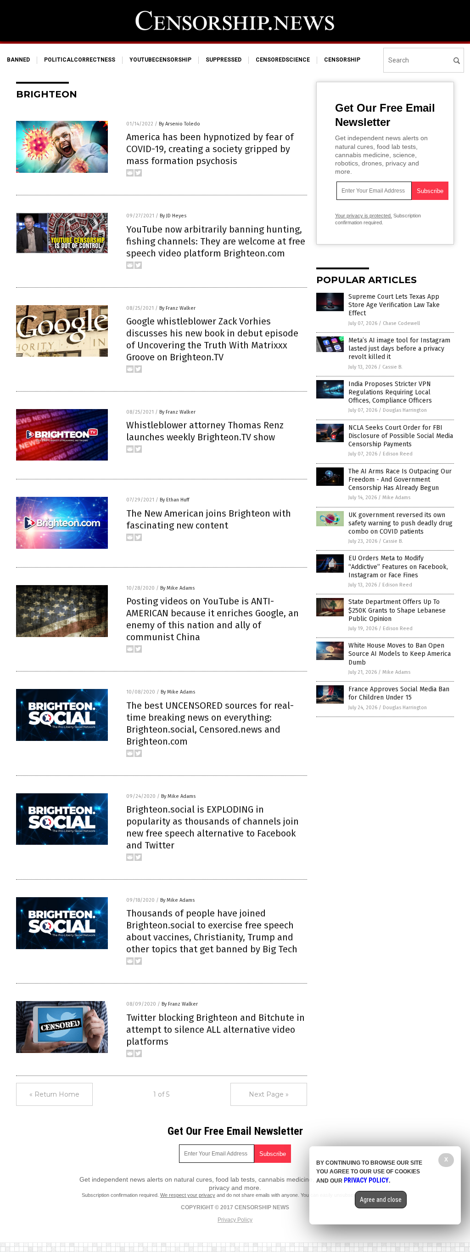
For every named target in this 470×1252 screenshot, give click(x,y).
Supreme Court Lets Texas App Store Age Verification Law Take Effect (394, 305)
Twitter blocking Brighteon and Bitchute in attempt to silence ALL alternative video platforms (215, 1029)
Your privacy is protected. (363, 215)
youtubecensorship (160, 60)
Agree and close (381, 1199)
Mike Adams (396, 498)
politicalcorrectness (79, 60)
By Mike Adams (177, 588)
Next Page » (269, 1094)
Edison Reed (398, 454)
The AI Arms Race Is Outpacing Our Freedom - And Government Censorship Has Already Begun (400, 479)
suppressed (223, 60)
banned (18, 60)
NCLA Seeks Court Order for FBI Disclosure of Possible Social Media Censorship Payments (400, 436)
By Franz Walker (177, 308)
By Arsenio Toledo (179, 124)
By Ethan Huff (174, 500)
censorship (342, 60)
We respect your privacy (187, 1195)
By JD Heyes (173, 216)
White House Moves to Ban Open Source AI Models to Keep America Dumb (399, 654)
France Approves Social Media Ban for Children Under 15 (398, 693)
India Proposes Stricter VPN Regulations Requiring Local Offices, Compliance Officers (390, 392)
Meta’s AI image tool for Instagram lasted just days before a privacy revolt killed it (399, 348)
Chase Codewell (401, 323)
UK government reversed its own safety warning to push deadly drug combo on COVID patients (400, 523)
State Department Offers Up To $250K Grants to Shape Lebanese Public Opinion (397, 610)
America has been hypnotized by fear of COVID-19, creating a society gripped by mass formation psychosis (210, 148)
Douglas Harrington (405, 410)
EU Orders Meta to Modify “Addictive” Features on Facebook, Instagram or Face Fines (398, 566)
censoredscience (283, 60)
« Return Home (54, 1094)
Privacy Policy (235, 1220)
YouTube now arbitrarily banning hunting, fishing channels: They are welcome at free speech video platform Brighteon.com (215, 241)
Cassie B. (392, 367)
